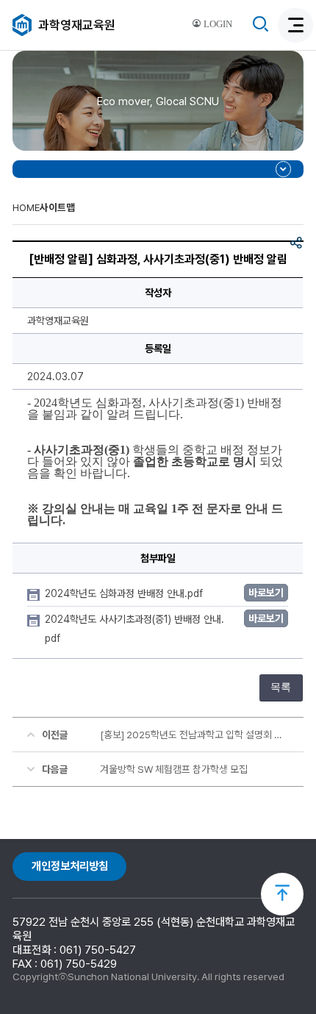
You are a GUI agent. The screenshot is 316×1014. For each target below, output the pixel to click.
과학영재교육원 (76, 25)
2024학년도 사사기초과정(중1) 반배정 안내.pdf (134, 628)
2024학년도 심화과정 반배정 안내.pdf (125, 593)
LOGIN (216, 24)
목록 (280, 687)
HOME (26, 207)
